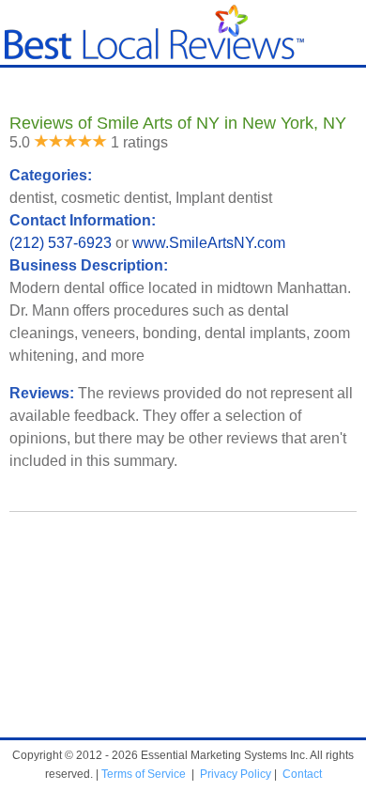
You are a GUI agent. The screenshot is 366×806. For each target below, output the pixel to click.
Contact (302, 774)
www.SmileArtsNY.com (208, 243)
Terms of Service (143, 774)
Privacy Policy (235, 774)
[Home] (154, 55)
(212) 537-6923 (60, 243)
